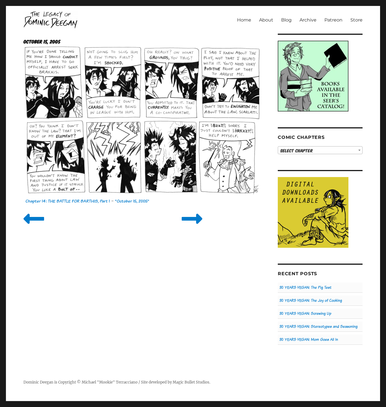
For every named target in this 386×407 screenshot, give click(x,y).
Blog (286, 20)
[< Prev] (33, 226)
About (266, 20)
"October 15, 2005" (132, 201)
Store (356, 20)
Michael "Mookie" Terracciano (110, 382)
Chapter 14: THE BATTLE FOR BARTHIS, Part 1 (67, 201)
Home (244, 20)
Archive (308, 20)
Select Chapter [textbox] (296, 150)
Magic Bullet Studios (191, 382)
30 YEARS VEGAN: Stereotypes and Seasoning (318, 326)
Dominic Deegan (38, 382)
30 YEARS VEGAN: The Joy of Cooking (310, 300)
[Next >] (192, 226)
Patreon (333, 20)
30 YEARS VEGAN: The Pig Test (305, 287)
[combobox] (320, 150)
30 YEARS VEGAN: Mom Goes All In (308, 339)
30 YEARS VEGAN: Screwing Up (305, 313)
